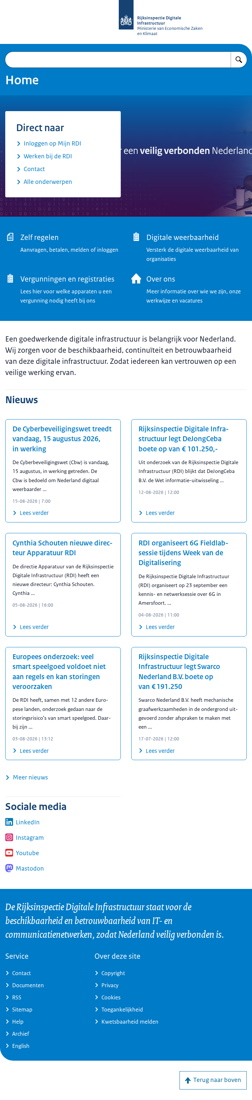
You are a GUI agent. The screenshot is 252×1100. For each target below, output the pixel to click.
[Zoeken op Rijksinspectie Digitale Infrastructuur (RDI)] (239, 60)
